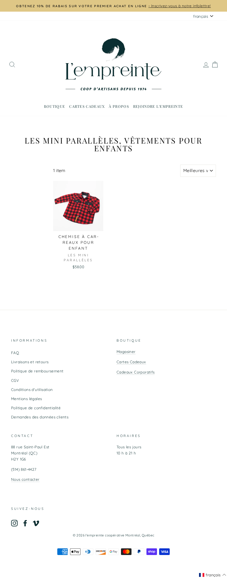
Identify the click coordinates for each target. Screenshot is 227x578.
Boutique (54, 106)
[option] (113, 6)
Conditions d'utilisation (32, 389)
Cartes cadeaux (87, 106)
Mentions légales (26, 398)
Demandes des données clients (39, 417)
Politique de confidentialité (36, 407)
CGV (15, 380)
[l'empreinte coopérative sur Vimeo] (36, 523)
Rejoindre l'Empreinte (158, 106)
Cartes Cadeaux (131, 361)
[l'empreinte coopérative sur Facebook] (25, 523)
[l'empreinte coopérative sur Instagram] (14, 523)
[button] (212, 575)
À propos (119, 106)
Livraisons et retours (29, 361)
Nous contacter (25, 479)
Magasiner (126, 351)
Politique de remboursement (37, 371)
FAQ (15, 352)
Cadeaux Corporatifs (136, 372)
